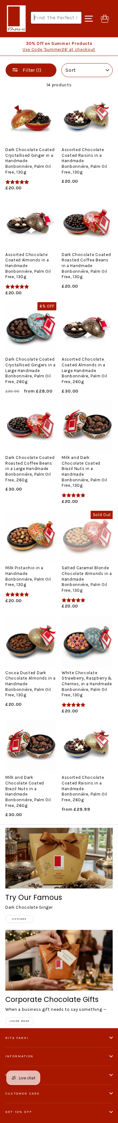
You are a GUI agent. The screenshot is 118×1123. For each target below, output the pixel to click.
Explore (19, 919)
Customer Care (22, 1093)
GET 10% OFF (18, 1112)
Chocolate (16, 1075)
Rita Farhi (17, 1038)
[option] (59, 46)
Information (19, 1056)
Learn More (19, 1021)
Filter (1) (31, 70)
